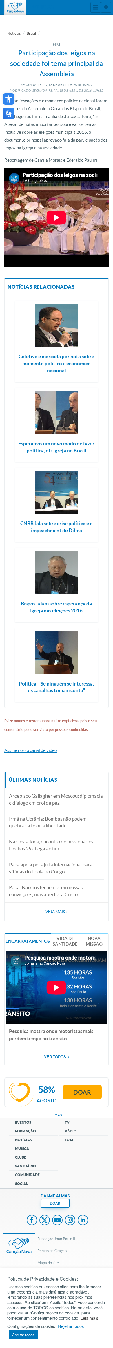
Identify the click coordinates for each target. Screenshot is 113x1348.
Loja (69, 1140)
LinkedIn (83, 1220)
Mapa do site (48, 1263)
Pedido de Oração (52, 1251)
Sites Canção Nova (106, 7)
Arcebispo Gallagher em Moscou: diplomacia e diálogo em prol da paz (56, 799)
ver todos (56, 1056)
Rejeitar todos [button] (71, 1326)
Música (22, 1148)
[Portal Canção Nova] (15, 7)
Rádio (70, 1131)
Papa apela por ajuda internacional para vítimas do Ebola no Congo (50, 868)
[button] (8, 99)
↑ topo (56, 1115)
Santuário (25, 1166)
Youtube (57, 1220)
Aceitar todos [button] (23, 1335)
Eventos (23, 1122)
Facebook (32, 1220)
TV (67, 1122)
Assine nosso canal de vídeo (30, 750)
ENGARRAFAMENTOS (28, 941)
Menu (95, 7)
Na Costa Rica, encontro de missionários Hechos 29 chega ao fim (51, 845)
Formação (25, 1131)
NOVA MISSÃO (94, 941)
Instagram (70, 1220)
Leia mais (89, 1318)
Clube (20, 1157)
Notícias (14, 33)
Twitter (44, 1220)
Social (21, 1183)
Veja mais (56, 912)
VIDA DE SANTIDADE (65, 941)
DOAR (55, 1203)
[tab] (28, 940)
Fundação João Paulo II (56, 1239)
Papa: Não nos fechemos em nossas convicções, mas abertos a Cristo (46, 890)
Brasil (31, 33)
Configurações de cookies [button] (31, 1326)
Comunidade (27, 1175)
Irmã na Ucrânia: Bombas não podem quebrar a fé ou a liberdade (48, 822)
